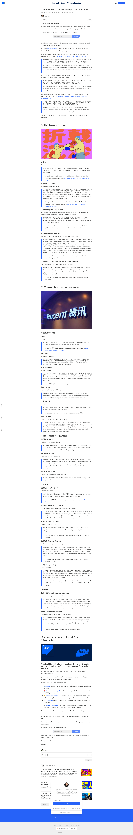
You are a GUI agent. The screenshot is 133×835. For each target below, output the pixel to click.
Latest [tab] (46, 765)
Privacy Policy (77, 808)
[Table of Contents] (1, 417)
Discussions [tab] (52, 765)
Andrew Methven (48, 15)
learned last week (52, 49)
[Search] (113, 3)
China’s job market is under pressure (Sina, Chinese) (71, 56)
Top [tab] (43, 765)
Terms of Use (73, 807)
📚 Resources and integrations (53, 691)
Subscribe (121, 3)
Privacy (66, 825)
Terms (70, 825)
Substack (60, 832)
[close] (80, 783)
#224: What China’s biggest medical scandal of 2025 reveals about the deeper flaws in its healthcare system (59, 770)
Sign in (129, 3)
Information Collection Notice (66, 808)
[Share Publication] (116, 3)
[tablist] (48, 765)
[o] (86, 772)
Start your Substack (63, 828)
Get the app (73, 828)
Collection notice (76, 825)
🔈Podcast (47, 686)
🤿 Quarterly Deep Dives (51, 705)
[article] (66, 774)
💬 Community (48, 701)
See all (44, 804)
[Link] (39, 125)
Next (87, 760)
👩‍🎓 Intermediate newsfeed (51, 696)
